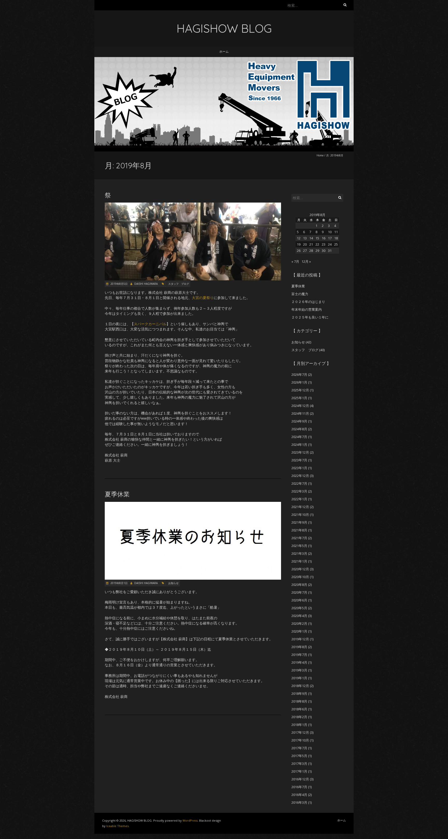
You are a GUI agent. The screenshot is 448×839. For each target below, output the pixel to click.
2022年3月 (299, 491)
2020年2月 (299, 623)
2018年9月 (299, 693)
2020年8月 (299, 584)
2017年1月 (299, 771)
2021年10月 (300, 514)
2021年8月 (299, 530)
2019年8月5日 (119, 284)
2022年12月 (300, 475)
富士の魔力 (299, 294)
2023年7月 (299, 460)
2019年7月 (299, 654)
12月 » (306, 261)
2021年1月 (299, 561)
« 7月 (295, 261)
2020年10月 (300, 576)
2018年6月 (299, 709)
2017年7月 (299, 748)
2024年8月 (299, 429)
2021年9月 (299, 522)
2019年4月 (299, 662)
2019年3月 (299, 670)
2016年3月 (299, 802)
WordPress (190, 820)
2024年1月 (299, 444)
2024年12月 (300, 405)
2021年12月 (300, 506)
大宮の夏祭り (203, 297)
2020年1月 (299, 631)
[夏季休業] (193, 504)
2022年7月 (299, 483)
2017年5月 (299, 755)
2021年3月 (299, 553)
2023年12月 (300, 452)
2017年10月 (300, 740)
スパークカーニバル (150, 323)
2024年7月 (299, 436)
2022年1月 (299, 499)
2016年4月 (299, 794)
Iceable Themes (117, 826)
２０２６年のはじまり (308, 301)
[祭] (193, 205)
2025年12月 (300, 390)
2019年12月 (300, 639)
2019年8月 (299, 646)
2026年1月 (299, 382)
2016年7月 (299, 787)
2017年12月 (300, 732)
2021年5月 (299, 545)
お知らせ (173, 583)
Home (320, 155)
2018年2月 (299, 717)
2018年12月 (300, 685)
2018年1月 (299, 724)
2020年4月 (299, 615)
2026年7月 (299, 374)
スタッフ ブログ (178, 284)
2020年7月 (299, 592)
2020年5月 (299, 608)
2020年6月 (299, 600)
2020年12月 (300, 569)
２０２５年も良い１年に (309, 317)
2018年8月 (299, 701)
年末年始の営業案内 (306, 309)
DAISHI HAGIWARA (146, 284)
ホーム (224, 51)
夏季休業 (117, 494)
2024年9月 (299, 421)
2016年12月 (300, 779)
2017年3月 (299, 763)
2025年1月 (299, 398)
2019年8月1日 (119, 583)
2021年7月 (299, 538)
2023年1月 (299, 468)
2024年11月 (300, 413)
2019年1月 (299, 678)
